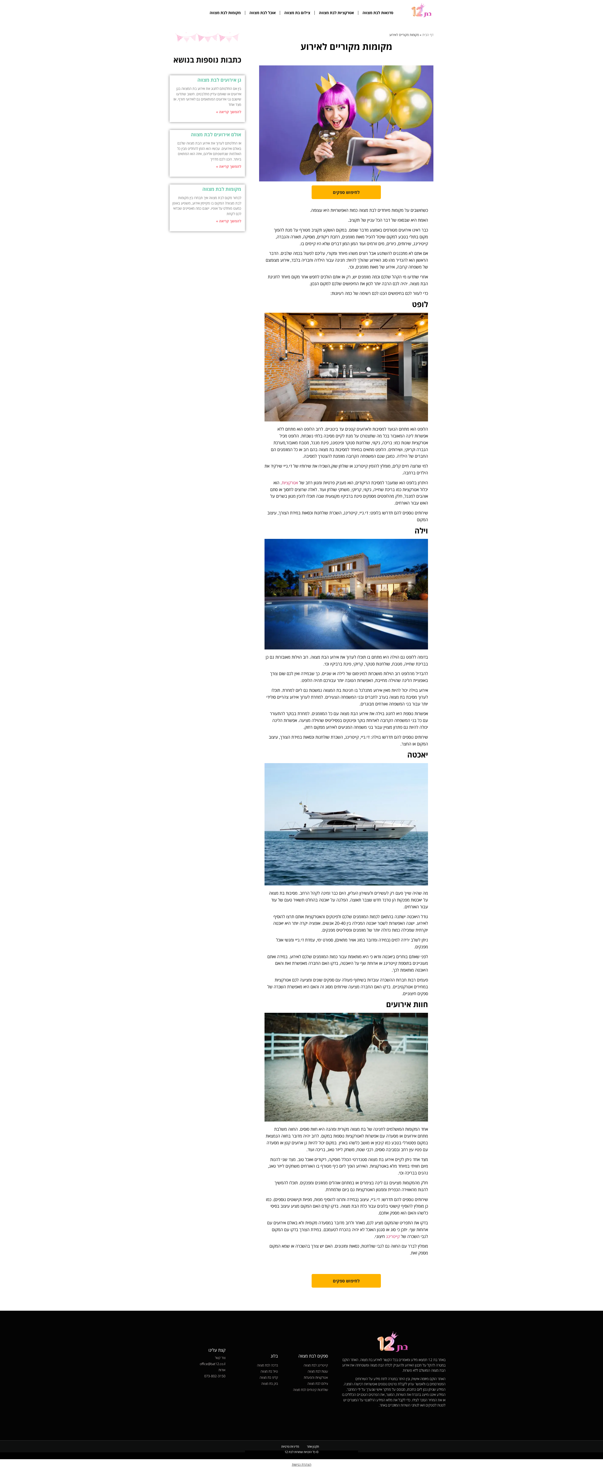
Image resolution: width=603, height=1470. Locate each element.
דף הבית (427, 34)
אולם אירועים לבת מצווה (216, 134)
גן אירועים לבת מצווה (219, 80)
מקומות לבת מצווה (225, 12)
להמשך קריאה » (228, 111)
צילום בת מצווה (297, 12)
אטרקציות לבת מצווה (336, 12)
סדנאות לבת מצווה (378, 12)
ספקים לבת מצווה (313, 1356)
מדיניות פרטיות (290, 1446)
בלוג (274, 1356)
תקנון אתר (313, 1446)
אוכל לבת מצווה (262, 12)
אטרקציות (290, 482)
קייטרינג (392, 1236)
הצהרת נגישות (301, 1464)
